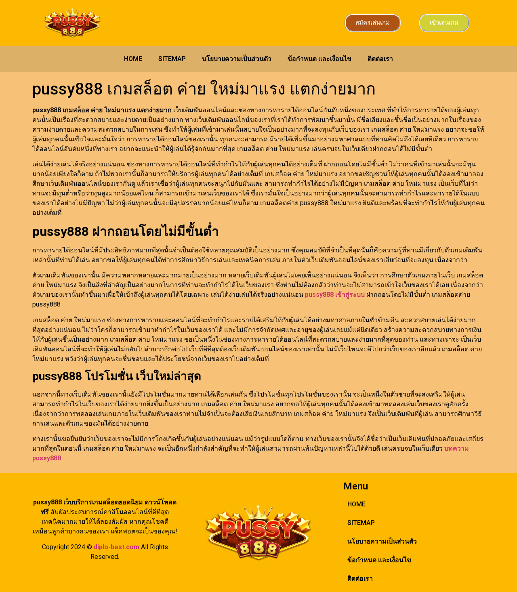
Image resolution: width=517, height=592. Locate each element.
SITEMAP (172, 59)
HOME (133, 59)
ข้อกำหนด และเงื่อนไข (319, 59)
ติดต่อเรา (380, 59)
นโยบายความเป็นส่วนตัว (236, 59)
